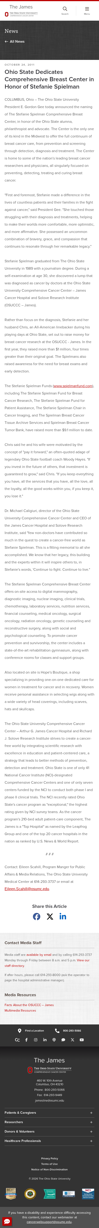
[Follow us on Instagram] (35, 1040)
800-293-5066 (72, 1030)
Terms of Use (49, 1164)
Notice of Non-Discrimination (49, 1169)
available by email (38, 955)
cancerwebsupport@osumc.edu (49, 1222)
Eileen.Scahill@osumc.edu (27, 889)
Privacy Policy (49, 1158)
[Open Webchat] (7, 1221)
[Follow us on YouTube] (82, 1040)
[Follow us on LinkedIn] (45, 1040)
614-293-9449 (53, 1095)
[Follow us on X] (72, 1040)
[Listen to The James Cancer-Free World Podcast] (54, 1040)
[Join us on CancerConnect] (17, 1040)
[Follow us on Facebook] (26, 1040)
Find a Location (34, 1030)
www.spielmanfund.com (73, 386)
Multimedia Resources (20, 1011)
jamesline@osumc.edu (49, 1100)
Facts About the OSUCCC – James (29, 1005)
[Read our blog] (63, 1040)
